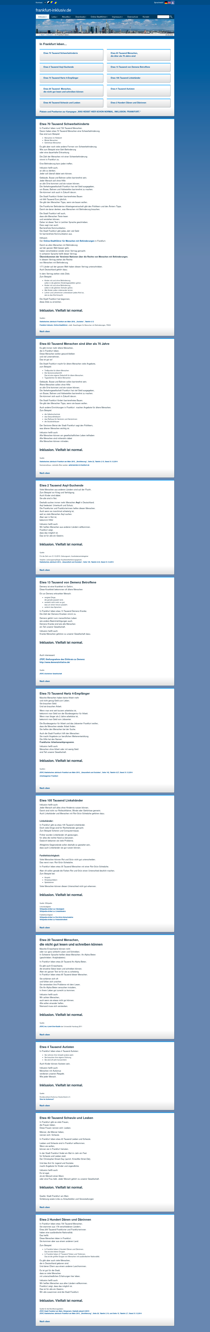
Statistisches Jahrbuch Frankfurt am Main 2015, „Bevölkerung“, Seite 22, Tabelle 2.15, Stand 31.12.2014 (79, 461)
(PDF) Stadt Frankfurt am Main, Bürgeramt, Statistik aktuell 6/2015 (64, 1311)
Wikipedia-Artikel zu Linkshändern (53, 911)
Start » (43, 35)
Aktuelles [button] (66, 16)
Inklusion (49, 35)
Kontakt (146, 16)
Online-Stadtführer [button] (98, 16)
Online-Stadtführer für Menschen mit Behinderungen (69, 240)
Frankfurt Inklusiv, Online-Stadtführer (54, 325)
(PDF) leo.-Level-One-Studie (50, 1026)
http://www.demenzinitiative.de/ (55, 662)
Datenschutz (132, 16)
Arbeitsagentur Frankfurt (49, 776)
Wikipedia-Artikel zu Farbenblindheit (53, 919)
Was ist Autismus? (47, 1099)
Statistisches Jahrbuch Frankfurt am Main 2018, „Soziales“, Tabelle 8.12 (67, 321)
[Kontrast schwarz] (48, 2)
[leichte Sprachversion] (172, 2)
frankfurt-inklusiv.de (53, 10)
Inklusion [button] (42, 16)
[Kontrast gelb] (51, 2)
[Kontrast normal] (45, 2)
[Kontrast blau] (55, 2)
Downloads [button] (80, 16)
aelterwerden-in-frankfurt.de (79, 465)
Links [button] (54, 16)
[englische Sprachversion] (169, 2)
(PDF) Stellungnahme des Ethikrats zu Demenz (62, 659)
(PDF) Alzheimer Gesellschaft (51, 673)
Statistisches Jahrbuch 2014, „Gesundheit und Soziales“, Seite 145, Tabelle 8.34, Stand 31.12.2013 (77, 562)
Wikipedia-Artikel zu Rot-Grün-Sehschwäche (56, 917)
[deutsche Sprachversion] (166, 2)
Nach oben (45, 331)
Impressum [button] (117, 16)
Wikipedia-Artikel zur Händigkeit (52, 909)
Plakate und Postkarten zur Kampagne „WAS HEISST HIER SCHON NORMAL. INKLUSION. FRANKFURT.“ (90, 111)
